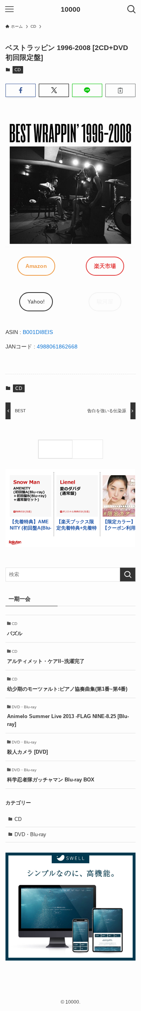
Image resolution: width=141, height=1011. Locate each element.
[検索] (89, 449)
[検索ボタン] (131, 9)
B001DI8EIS (38, 332)
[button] (20, 90)
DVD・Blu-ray (30, 834)
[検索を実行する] (128, 574)
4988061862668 (57, 346)
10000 (70, 9)
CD (17, 69)
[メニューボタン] (9, 9)
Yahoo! (36, 301)
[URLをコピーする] (120, 90)
